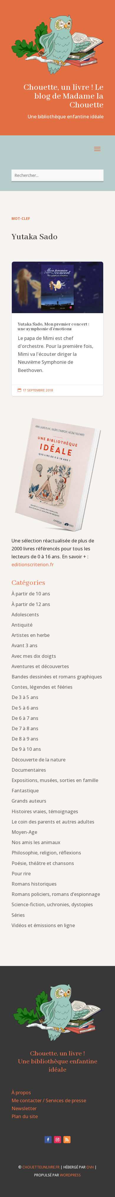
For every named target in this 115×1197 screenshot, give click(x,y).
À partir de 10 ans (31, 593)
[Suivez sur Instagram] (57, 1139)
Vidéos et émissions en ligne (43, 925)
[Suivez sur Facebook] (48, 1139)
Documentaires (29, 770)
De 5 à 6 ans (25, 708)
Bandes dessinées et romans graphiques (57, 676)
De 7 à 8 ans (25, 728)
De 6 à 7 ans (25, 718)
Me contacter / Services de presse (49, 1100)
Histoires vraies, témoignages (45, 811)
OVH (90, 1167)
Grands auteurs (29, 801)
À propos (21, 1092)
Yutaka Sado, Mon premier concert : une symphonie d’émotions (57, 329)
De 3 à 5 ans (25, 697)
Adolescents (25, 614)
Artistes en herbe (31, 635)
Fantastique (25, 790)
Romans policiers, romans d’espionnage (56, 894)
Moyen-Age (24, 832)
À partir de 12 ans (31, 604)
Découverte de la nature (38, 759)
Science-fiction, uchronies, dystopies (52, 904)
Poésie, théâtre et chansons (43, 863)
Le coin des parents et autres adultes (53, 822)
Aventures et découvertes (40, 666)
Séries (18, 915)
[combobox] (58, 175)
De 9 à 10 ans (26, 749)
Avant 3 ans (24, 645)
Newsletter (24, 1108)
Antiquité (22, 625)
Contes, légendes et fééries (42, 687)
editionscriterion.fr (33, 564)
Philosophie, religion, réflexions (46, 852)
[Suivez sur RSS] (66, 1139)
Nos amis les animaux (36, 842)
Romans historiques (34, 884)
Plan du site (25, 1116)
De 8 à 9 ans (25, 739)
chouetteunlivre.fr (41, 1167)
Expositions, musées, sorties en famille (55, 780)
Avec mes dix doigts (34, 656)
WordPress (70, 1175)
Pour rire (21, 873)
